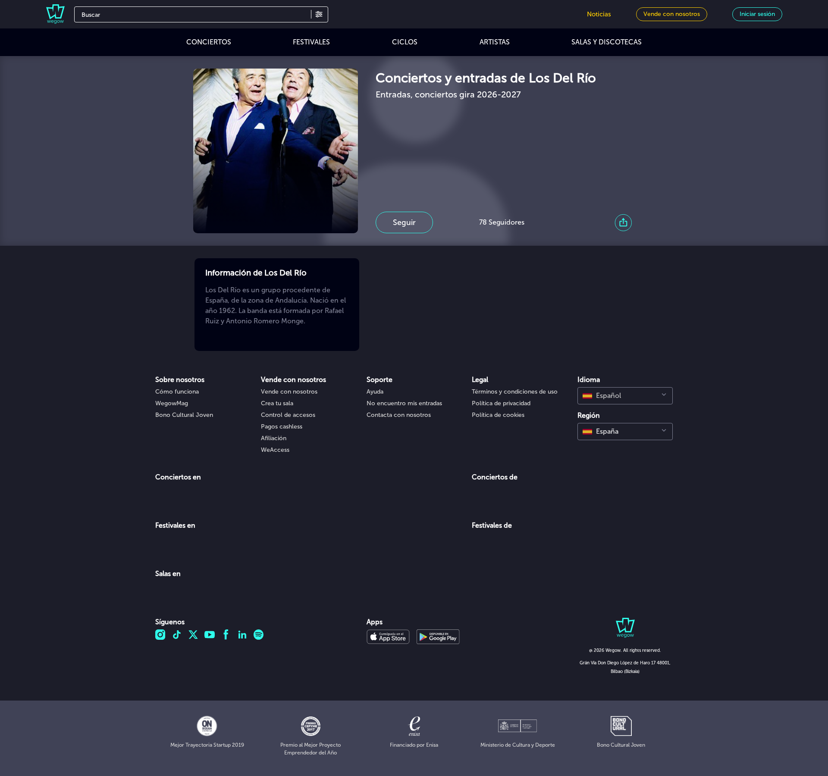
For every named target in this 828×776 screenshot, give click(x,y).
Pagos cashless (281, 426)
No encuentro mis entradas (404, 403)
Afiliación (273, 438)
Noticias (599, 14)
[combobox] (625, 396)
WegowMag (171, 403)
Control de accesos (288, 415)
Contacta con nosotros (399, 415)
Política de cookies (498, 415)
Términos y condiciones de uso (515, 391)
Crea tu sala (277, 403)
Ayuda (375, 391)
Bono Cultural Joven (184, 415)
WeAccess (275, 450)
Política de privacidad (501, 403)
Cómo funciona (177, 391)
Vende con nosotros (289, 391)
